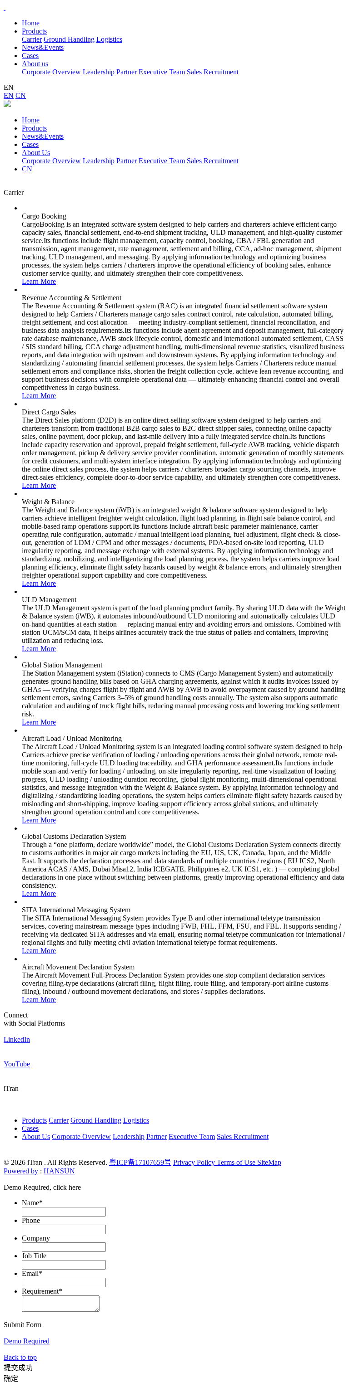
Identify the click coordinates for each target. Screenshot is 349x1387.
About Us (36, 152)
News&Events (43, 136)
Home (31, 23)
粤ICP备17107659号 (140, 1162)
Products (34, 128)
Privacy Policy (195, 1162)
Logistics (109, 39)
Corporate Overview (51, 72)
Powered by (21, 1171)
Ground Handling (69, 39)
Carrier (32, 39)
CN (20, 95)
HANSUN (59, 1171)
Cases (30, 144)
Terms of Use (237, 1162)
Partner (126, 72)
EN (9, 95)
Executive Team (162, 72)
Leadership (99, 72)
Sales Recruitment (213, 72)
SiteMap (269, 1162)
